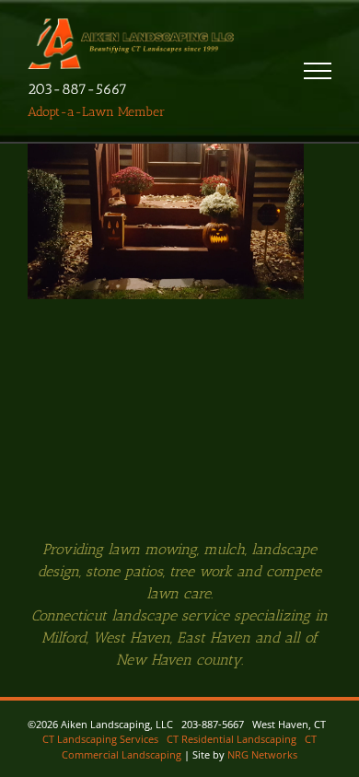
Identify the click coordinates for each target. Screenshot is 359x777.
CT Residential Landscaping (231, 739)
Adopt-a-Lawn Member (96, 112)
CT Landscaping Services (100, 739)
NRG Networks (262, 754)
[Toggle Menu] (318, 71)
